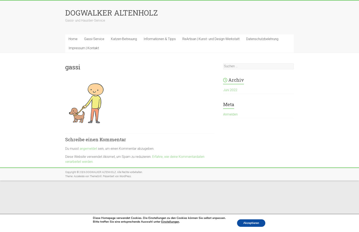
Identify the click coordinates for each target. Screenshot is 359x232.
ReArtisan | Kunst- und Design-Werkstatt (211, 39)
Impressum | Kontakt (84, 48)
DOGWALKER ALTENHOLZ (111, 13)
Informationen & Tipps (160, 39)
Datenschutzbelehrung (262, 39)
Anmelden (230, 114)
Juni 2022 (230, 90)
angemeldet (88, 149)
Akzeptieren (251, 223)
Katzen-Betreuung (124, 39)
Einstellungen (170, 222)
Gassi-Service (94, 39)
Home (73, 39)
